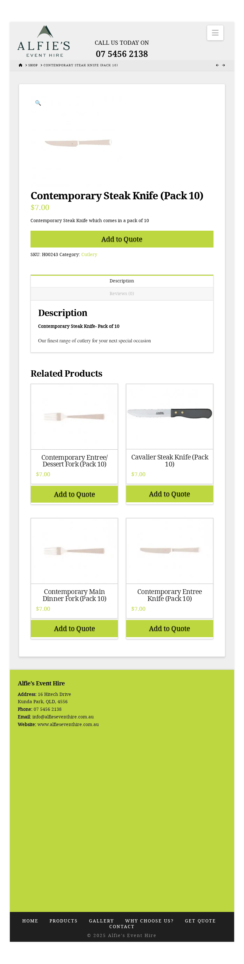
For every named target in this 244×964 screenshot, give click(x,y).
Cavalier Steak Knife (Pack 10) (169, 460)
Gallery (101, 921)
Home (30, 921)
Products (64, 921)
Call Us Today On (122, 42)
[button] (215, 32)
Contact (122, 926)
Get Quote (200, 921)
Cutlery (89, 254)
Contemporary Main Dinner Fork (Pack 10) (74, 595)
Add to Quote (121, 239)
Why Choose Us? (149, 921)
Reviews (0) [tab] (122, 293)
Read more (74, 438)
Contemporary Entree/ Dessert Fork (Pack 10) (74, 461)
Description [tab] (122, 281)
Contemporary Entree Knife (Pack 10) (169, 595)
